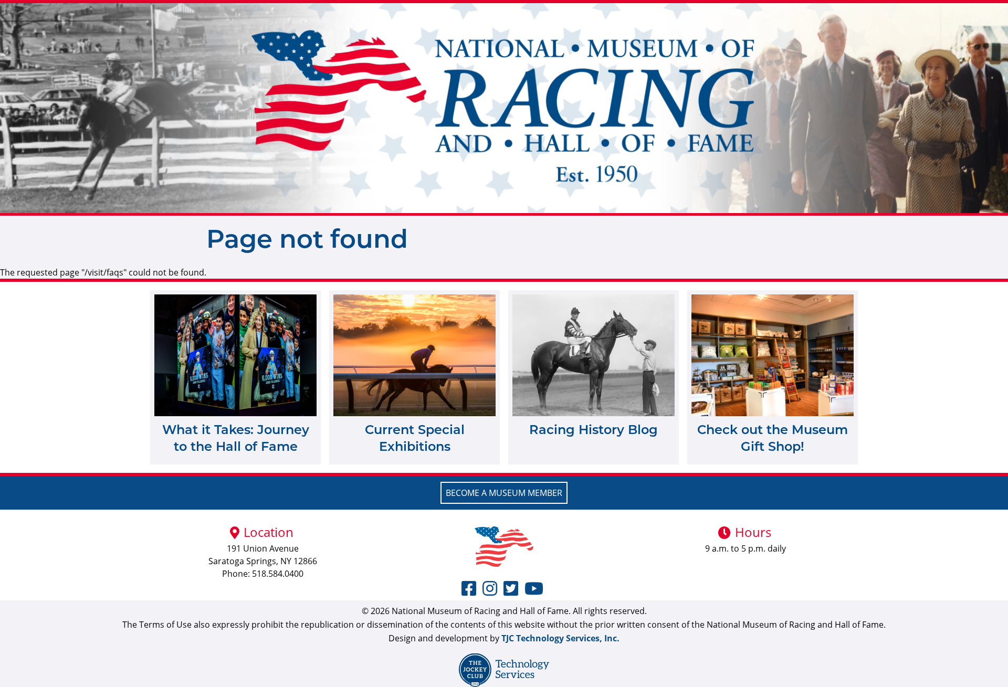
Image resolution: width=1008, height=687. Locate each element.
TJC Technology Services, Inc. (560, 638)
